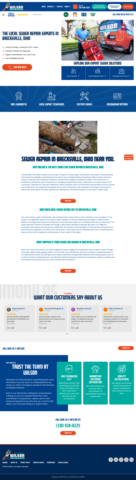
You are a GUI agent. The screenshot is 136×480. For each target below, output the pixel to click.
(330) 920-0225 (68, 425)
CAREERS (60, 7)
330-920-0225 (84, 7)
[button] (51, 7)
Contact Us (13, 463)
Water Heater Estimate (114, 6)
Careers (4, 463)
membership (51, 463)
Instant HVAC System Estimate (99, 6)
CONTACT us (125, 348)
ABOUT (66, 7)
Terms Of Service (38, 463)
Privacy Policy (25, 463)
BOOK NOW (128, 7)
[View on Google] (9, 310)
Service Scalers (63, 463)
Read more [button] (11, 323)
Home (44, 7)
